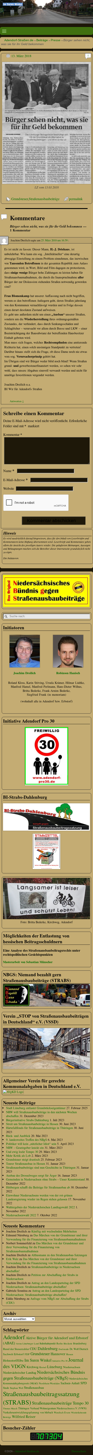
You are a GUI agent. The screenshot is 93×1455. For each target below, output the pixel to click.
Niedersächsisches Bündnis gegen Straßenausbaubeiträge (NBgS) (44, 1375)
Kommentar (12, 434)
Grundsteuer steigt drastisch (23, 1159)
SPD (83, 1383)
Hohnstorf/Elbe (13, 1360)
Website (8, 488)
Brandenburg (80, 1343)
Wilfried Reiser (23, 1416)
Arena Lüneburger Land (27, 1343)
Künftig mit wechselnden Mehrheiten (54, 1231)
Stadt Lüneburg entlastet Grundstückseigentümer (36, 1108)
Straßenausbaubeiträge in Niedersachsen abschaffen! (43, 1269)
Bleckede (68, 1343)
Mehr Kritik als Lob (18, 1156)
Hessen (69, 1354)
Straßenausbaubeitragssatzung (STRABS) (41, 1397)
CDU (33, 1349)
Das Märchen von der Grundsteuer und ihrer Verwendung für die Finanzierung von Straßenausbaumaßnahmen (47, 1237)
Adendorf (14, 1337)
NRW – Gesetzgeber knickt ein (25, 1148)
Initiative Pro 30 (59, 1360)
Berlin (59, 1343)
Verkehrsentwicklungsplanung (21, 1412)
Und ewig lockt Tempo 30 (22, 1152)
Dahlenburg (48, 1348)
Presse (55, 40)
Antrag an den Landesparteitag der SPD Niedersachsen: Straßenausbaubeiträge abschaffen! (43, 1285)
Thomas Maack (10, 1408)
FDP (27, 1354)
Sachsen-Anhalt (70, 1383)
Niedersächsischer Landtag (19, 1372)
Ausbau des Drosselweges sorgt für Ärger (31, 1175)
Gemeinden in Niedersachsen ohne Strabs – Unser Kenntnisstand (45, 1179)
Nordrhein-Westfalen (49, 1383)
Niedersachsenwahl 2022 (21, 1215)
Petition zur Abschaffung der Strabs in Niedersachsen (42, 1277)
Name (8, 470)
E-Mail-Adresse (15, 479)
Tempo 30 (80, 1403)
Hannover (58, 1353)
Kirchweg (32, 1367)
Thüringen (23, 1408)
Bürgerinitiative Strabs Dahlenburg (27, 1120)
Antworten (17, 401)
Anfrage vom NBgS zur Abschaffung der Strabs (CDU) (47, 1300)
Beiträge (42, 40)
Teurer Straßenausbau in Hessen (25, 1163)
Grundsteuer (19, 198)
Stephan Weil (16, 1387)
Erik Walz (12, 1259)
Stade (6, 1388)
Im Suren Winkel (37, 1360)
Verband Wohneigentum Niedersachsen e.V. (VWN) (58, 1408)
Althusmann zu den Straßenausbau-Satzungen (59, 1255)
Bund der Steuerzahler (16, 1349)
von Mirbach (46, 1412)
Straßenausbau (34, 1387)
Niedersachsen (71, 1367)
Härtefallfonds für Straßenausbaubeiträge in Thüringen (39, 1128)
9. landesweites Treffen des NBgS (26, 1140)
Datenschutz (79, 1451)
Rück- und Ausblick (18, 1136)
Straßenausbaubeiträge (44, 198)
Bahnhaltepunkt (48, 1343)
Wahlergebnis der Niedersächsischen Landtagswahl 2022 (40, 1207)
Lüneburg (54, 1366)
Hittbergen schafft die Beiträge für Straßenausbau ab (38, 1187)
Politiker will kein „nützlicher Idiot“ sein (31, 1144)
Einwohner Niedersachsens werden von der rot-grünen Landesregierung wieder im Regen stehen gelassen (39, 1197)
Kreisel (42, 1367)
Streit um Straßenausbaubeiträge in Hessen (32, 1124)
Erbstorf (19, 1354)
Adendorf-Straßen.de (18, 40)
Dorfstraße (64, 1349)
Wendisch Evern (62, 1412)
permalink (76, 198)
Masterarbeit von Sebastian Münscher (28, 962)
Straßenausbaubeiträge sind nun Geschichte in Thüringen (40, 1167)
